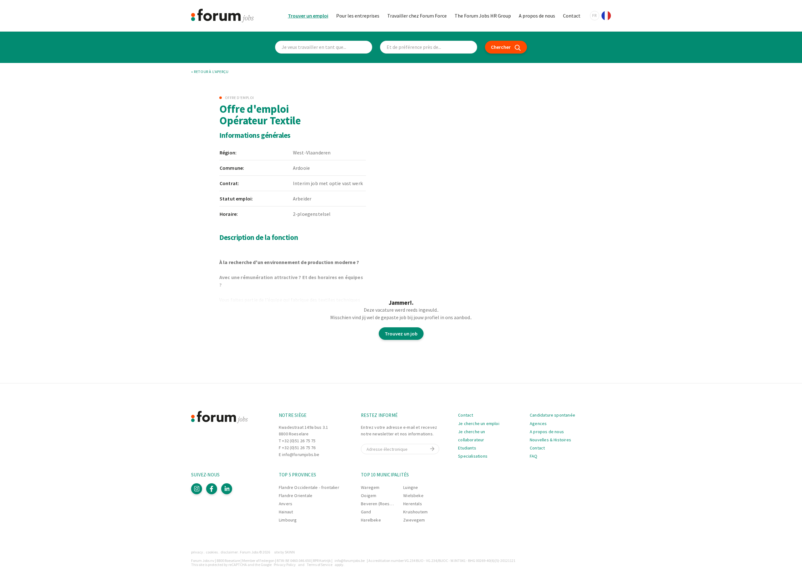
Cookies (212, 552)
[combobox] (428, 47)
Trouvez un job (401, 333)
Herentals (412, 503)
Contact (572, 16)
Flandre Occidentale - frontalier (309, 487)
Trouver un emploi (308, 16)
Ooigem (368, 495)
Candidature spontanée (552, 415)
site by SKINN (284, 552)
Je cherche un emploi (478, 423)
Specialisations (472, 456)
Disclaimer (229, 552)
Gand (366, 512)
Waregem (370, 487)
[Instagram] (196, 488)
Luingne (410, 487)
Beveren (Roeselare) (381, 503)
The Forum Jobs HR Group (483, 16)
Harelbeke (371, 520)
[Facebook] (211, 488)
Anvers (285, 503)
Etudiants (467, 448)
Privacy (197, 552)
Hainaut (286, 512)
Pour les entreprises (357, 16)
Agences (538, 423)
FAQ (534, 456)
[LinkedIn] (226, 488)
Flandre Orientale (295, 495)
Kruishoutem (415, 512)
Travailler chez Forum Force (417, 16)
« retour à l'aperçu (209, 72)
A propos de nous (537, 16)
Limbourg (288, 520)
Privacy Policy (285, 564)
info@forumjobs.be (300, 454)
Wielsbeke (413, 495)
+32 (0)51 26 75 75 (298, 441)
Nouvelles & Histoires (550, 440)
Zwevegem (414, 520)
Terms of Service (319, 564)
